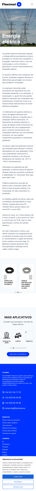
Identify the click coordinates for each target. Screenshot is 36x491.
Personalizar (18, 482)
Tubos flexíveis (7, 425)
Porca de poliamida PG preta (8, 282)
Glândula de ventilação (9, 428)
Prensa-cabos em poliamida (11, 420)
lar (3, 441)
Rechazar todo (18, 487)
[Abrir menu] (32, 4)
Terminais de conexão (9, 433)
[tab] (14, 292)
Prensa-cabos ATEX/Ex (9, 430)
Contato (4, 455)
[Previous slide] (5, 277)
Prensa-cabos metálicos (9, 422)
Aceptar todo (18, 476)
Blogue (4, 452)
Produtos (5, 447)
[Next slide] (30, 277)
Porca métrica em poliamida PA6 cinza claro (26, 284)
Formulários (5, 444)
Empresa (5, 449)
